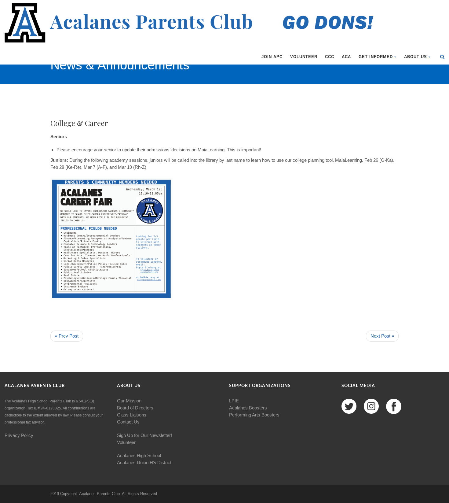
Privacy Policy (19, 435)
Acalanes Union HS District (144, 462)
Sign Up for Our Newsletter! (144, 435)
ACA (346, 56)
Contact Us (128, 421)
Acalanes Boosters (248, 407)
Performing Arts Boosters (254, 414)
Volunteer (303, 56)
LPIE (234, 400)
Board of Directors (135, 407)
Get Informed (376, 56)
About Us (415, 56)
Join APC (272, 56)
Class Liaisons (131, 414)
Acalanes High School (139, 455)
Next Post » (382, 335)
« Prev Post (66, 335)
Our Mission (129, 400)
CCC (329, 56)
